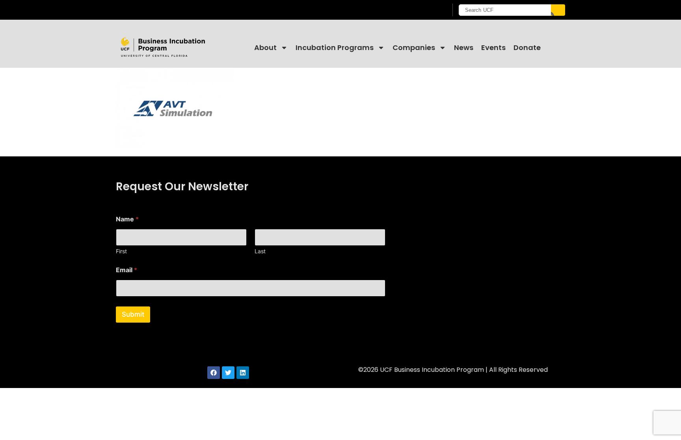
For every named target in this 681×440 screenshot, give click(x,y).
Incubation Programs (335, 47)
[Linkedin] (242, 372)
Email (126, 270)
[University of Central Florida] (179, 10)
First (121, 251)
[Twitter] (228, 372)
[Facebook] (213, 372)
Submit (133, 314)
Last (260, 251)
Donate (527, 47)
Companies (414, 47)
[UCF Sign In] (422, 10)
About (265, 47)
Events (493, 47)
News (463, 47)
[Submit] (558, 10)
